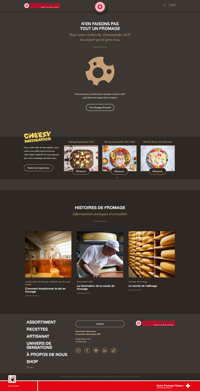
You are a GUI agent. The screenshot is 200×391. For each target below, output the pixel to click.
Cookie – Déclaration (133, 377)
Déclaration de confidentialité (100, 377)
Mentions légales (83, 377)
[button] (119, 177)
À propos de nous (47, 354)
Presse (30, 367)
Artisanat (38, 336)
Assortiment (41, 322)
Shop (32, 361)
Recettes (37, 329)
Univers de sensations (39, 345)
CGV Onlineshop (118, 377)
